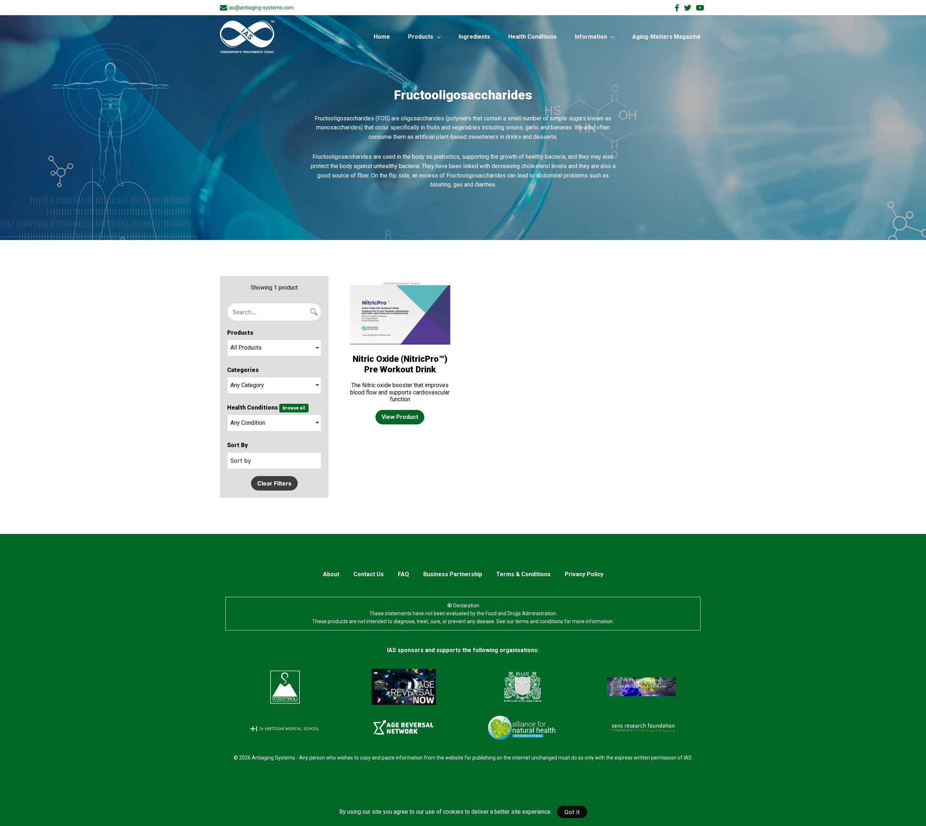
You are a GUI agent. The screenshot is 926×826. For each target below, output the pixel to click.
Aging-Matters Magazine (666, 36)
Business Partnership (452, 574)
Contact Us (368, 574)
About (331, 574)
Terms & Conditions (523, 574)
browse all (294, 408)
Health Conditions (532, 36)
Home (382, 36)
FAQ (403, 574)
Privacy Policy (584, 574)
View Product (400, 417)
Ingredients (474, 36)
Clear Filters (274, 483)
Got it (572, 812)
